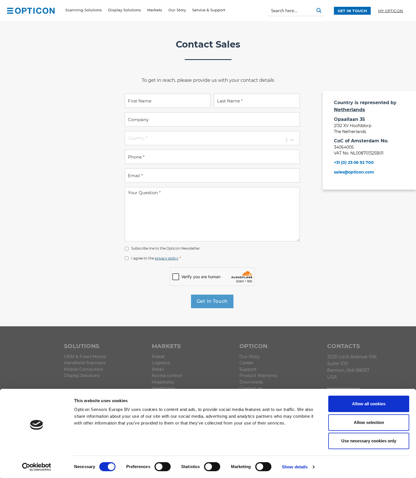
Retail (158, 369)
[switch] (163, 466)
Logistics (161, 362)
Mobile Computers (83, 369)
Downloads (251, 382)
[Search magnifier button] (319, 10)
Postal (158, 356)
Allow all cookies (368, 403)
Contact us (250, 388)
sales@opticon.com (354, 172)
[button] (10, 10)
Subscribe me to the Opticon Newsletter (165, 248)
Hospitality (163, 382)
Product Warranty (258, 375)
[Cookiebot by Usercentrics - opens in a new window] (36, 467)
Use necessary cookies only (368, 440)
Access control (167, 375)
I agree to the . (156, 258)
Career (246, 362)
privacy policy (166, 258)
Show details (295, 466)
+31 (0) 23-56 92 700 (354, 162)
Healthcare (163, 388)
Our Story (249, 356)
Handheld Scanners (84, 362)
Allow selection (369, 422)
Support (247, 369)
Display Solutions (82, 375)
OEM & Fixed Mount (85, 356)
